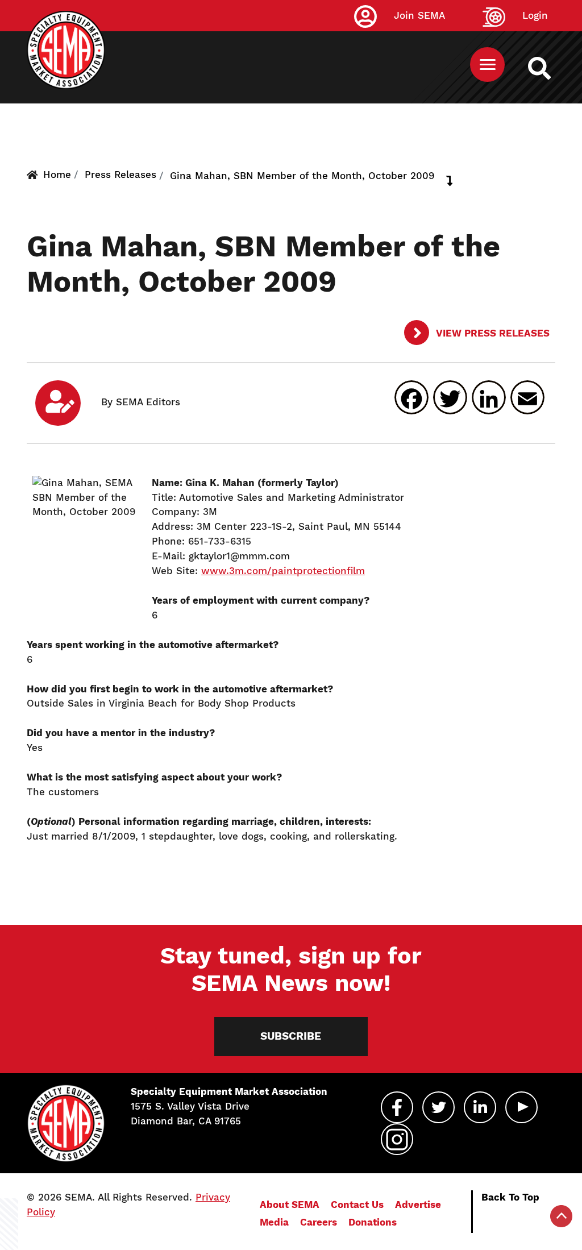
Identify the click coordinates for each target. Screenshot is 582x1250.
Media (274, 1222)
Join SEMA (419, 15)
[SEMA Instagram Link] (397, 1139)
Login (535, 15)
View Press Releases (492, 333)
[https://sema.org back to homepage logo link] (549, 68)
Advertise (418, 1204)
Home (57, 174)
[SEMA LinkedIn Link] (480, 1107)
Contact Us (357, 1204)
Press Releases (120, 174)
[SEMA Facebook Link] (397, 1107)
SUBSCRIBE (290, 1036)
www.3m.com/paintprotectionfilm (283, 570)
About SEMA (289, 1204)
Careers (318, 1222)
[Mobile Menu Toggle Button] (487, 64)
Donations (372, 1222)
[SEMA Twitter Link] (438, 1107)
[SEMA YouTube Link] (521, 1107)
